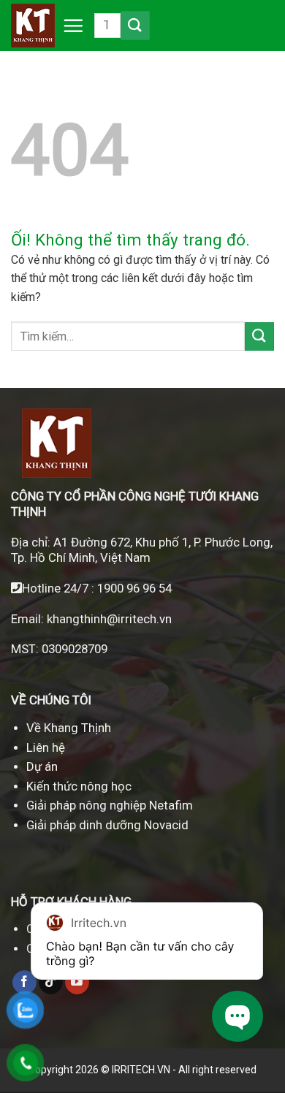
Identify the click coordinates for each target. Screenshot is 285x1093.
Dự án (42, 766)
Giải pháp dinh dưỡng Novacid (107, 825)
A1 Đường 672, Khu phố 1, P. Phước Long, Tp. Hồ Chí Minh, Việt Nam (142, 550)
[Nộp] (259, 336)
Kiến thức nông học (79, 786)
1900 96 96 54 (134, 588)
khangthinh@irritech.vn (108, 619)
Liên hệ (45, 747)
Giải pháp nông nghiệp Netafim (109, 805)
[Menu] (69, 25)
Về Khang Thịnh (68, 727)
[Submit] (135, 25)
